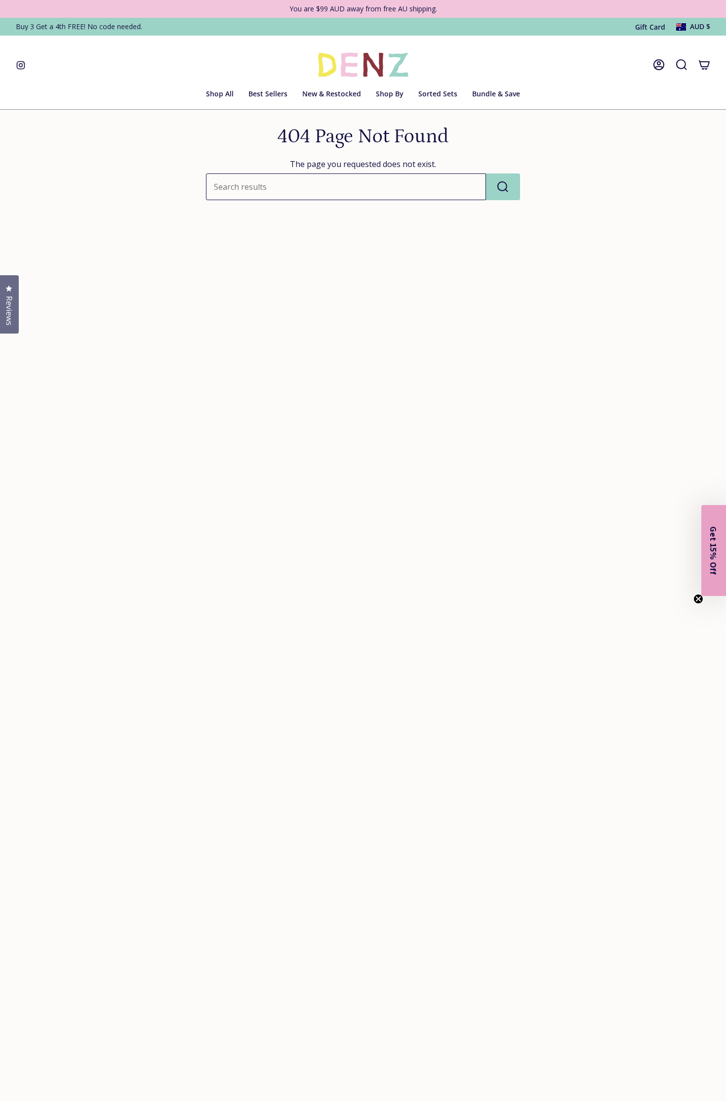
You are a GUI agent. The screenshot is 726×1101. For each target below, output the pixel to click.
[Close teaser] (698, 599)
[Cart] (704, 64)
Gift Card (650, 27)
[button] (389, 95)
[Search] (503, 186)
